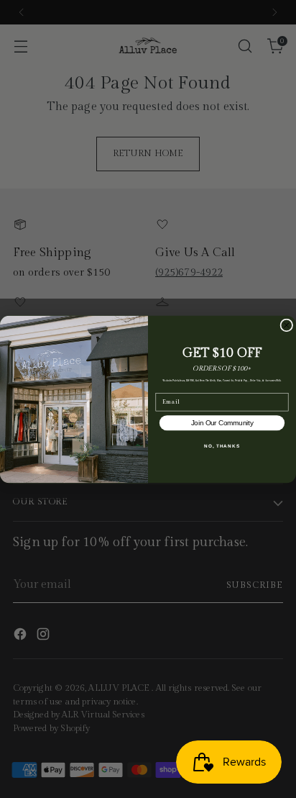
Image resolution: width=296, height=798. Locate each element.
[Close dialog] (286, 325)
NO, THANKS (222, 445)
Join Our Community (222, 423)
